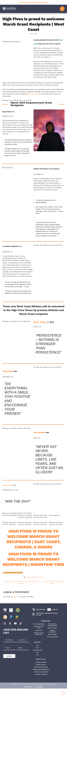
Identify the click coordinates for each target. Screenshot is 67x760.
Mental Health (52, 634)
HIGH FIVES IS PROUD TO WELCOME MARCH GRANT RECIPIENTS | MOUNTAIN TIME (33, 559)
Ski (37, 645)
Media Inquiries (41, 664)
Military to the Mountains (39, 633)
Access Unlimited (52, 637)
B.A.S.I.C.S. (39, 630)
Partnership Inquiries (41, 667)
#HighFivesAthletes (34, 94)
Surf (37, 647)
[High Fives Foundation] (9, 8)
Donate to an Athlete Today (13, 572)
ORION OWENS (7, 371)
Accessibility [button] (39, 686)
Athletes (28, 577)
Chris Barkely (7, 485)
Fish (37, 652)
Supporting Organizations (41, 669)
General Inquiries (41, 662)
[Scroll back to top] (62, 725)
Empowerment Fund (39, 627)
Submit (9, 656)
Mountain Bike (37, 650)
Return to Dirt (52, 628)
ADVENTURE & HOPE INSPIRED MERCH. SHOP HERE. (33, 2)
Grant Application (39, 624)
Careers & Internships (41, 672)
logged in (16, 597)
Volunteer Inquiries (41, 674)
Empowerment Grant (37, 577)
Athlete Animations (52, 631)
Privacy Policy (28, 686)
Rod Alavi (40, 322)
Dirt (37, 655)
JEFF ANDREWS (39, 432)
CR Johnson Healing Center (52, 624)
